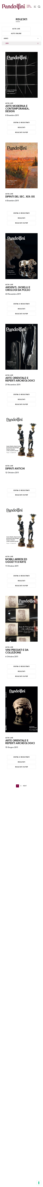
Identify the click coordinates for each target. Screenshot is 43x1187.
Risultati (21, 127)
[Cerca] (39, 6)
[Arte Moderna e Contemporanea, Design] (21, 75)
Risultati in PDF (21, 132)
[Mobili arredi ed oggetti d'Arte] (21, 528)
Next (25, 786)
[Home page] (17, 6)
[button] (21, 38)
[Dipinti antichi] (21, 437)
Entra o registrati (21, 122)
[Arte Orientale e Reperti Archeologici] (21, 347)
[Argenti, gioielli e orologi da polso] (21, 256)
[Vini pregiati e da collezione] (21, 619)
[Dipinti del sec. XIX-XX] (21, 165)
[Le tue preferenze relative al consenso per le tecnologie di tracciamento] (39, 1182)
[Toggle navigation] (35, 6)
